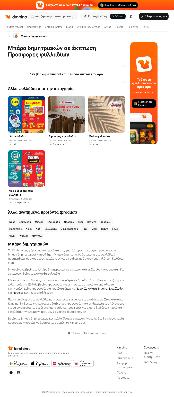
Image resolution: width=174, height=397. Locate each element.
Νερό (12, 222)
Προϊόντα (132, 26)
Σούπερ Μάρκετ (14, 26)
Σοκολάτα (25, 222)
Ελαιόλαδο (53, 222)
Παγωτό (91, 222)
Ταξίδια (119, 26)
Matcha (39, 222)
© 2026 (51, 392)
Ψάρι (29, 229)
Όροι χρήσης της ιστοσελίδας (77, 392)
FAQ (119, 353)
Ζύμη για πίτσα (69, 229)
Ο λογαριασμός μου (155, 16)
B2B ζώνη (150, 362)
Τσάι (85, 229)
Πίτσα (104, 229)
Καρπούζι (105, 222)
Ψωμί (12, 236)
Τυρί (80, 222)
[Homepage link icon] (69, 333)
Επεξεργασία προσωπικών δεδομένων (113, 392)
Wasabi (24, 236)
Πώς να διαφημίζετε (152, 355)
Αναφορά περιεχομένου (126, 365)
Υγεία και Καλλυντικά (88, 26)
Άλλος (107, 26)
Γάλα (115, 229)
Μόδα (69, 26)
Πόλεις (145, 26)
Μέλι (94, 229)
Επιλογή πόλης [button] (98, 16)
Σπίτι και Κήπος (53, 26)
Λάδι (38, 229)
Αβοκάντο (51, 229)
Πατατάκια (15, 229)
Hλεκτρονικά (34, 26)
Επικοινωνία (125, 358)
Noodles (69, 222)
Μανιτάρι (37, 236)
